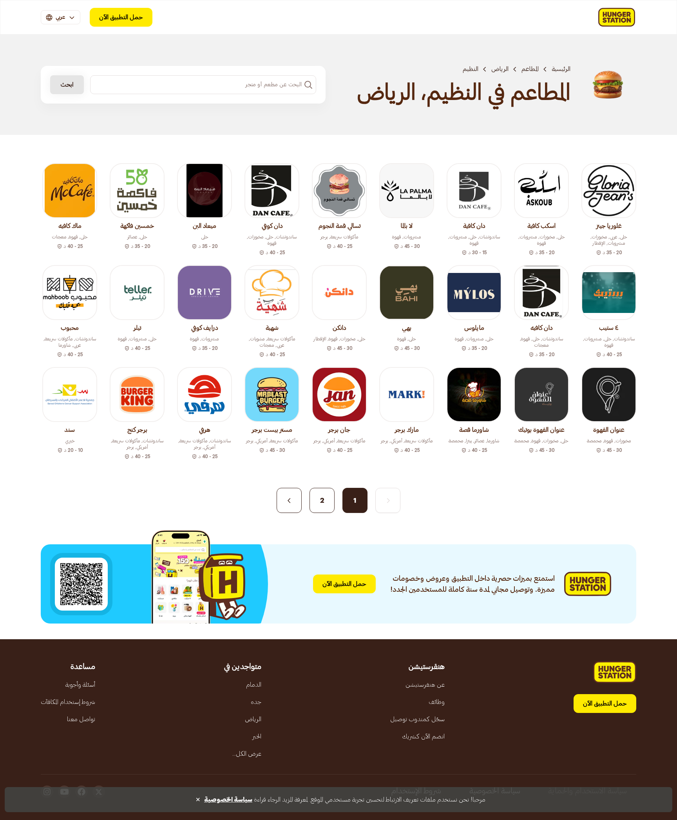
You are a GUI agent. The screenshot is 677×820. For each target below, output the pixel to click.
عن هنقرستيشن (425, 685)
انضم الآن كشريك (423, 736)
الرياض (500, 69)
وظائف (437, 702)
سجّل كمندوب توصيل (417, 719)
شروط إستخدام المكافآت (68, 702)
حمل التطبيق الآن (121, 17)
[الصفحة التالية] (289, 500)
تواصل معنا (81, 719)
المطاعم (530, 69)
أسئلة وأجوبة (80, 685)
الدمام (253, 685)
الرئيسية (561, 69)
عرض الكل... (246, 754)
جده (256, 702)
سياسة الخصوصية (228, 799)
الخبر (256, 736)
